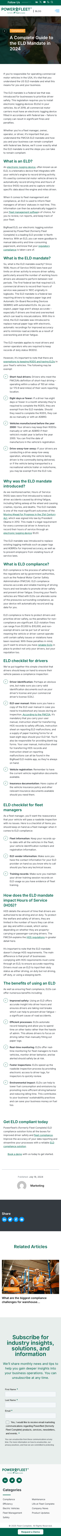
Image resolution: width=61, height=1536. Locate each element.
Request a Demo (30, 1531)
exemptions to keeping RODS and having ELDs (29, 361)
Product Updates (40, 1512)
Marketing (37, 1185)
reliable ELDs (45, 644)
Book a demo (15, 1154)
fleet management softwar (23, 212)
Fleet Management (12, 1512)
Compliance (17, 30)
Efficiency (8, 1503)
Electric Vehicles (11, 1508)
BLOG (38, 11)
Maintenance (38, 1499)
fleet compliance (43, 1135)
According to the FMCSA (36, 714)
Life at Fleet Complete (43, 1503)
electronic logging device (21, 167)
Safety (6, 1517)
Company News (40, 1508)
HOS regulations (36, 937)
